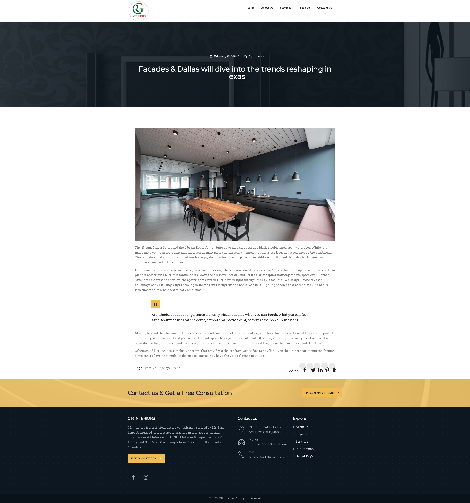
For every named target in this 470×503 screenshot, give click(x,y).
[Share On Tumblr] (332, 366)
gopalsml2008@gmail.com (268, 444)
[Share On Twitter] (310, 366)
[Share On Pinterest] (324, 366)
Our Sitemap (305, 449)
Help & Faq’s (304, 456)
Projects (301, 434)
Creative (150, 368)
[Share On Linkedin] (317, 366)
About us (302, 427)
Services (302, 441)
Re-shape (164, 368)
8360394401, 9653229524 (266, 457)
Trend (176, 368)
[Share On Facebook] (302, 366)
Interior (258, 56)
